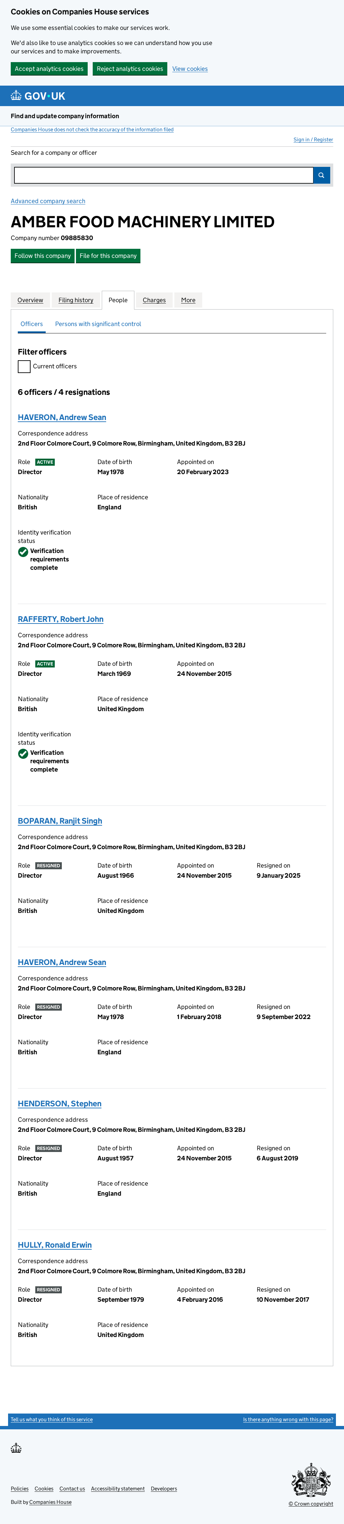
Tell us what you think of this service (52, 1419)
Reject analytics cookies (130, 69)
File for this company (108, 256)
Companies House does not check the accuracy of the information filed (92, 129)
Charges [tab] (154, 300)
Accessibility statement (118, 1488)
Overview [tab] (30, 300)
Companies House (50, 1502)
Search (321, 175)
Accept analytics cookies (49, 69)
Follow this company (42, 256)
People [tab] (118, 300)
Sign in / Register (313, 139)
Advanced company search (48, 201)
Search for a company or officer (54, 152)
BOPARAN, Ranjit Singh (60, 821)
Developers (164, 1488)
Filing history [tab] (75, 300)
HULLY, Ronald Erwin (55, 1245)
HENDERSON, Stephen (59, 1103)
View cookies (190, 68)
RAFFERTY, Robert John (60, 619)
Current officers (55, 366)
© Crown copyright (311, 1503)
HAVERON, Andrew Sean (62, 417)
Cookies (44, 1488)
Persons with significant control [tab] (98, 324)
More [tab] (188, 300)
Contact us (72, 1488)
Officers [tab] (31, 324)
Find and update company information (65, 116)
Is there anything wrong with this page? (288, 1419)
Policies (20, 1488)
